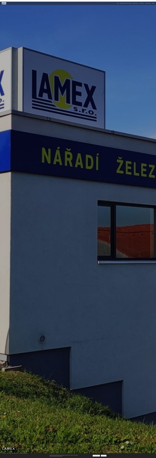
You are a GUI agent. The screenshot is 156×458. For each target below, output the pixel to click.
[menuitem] (118, 3)
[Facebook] (153, 1)
